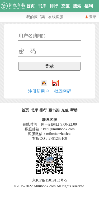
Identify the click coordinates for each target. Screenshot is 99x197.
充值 (65, 6)
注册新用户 (38, 91)
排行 (54, 6)
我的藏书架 (35, 17)
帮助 (74, 110)
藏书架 (54, 110)
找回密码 (62, 91)
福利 (88, 6)
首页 (30, 6)
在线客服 (55, 17)
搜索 (77, 6)
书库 (42, 6)
